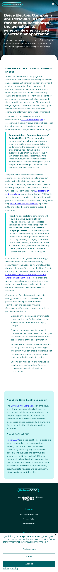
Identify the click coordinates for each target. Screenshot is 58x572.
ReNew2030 (13, 440)
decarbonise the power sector (24, 204)
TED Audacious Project (32, 120)
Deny (29, 556)
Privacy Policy (15, 541)
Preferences (29, 549)
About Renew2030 (29, 514)
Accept (29, 563)
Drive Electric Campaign (22, 406)
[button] (53, 4)
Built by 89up (29, 523)
